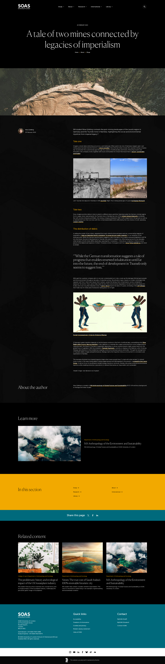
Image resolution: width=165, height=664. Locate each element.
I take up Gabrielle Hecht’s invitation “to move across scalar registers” (104, 235)
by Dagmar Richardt (138, 201)
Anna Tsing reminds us (133, 243)
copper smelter (78, 222)
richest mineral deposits (130, 216)
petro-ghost (105, 286)
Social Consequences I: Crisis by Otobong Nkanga (90, 335)
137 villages (141, 286)
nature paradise (104, 148)
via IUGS (103, 201)
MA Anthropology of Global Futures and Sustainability (108, 385)
